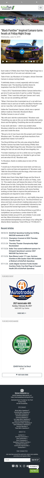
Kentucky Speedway (21, 417)
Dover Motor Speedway (21, 414)
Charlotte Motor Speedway (21, 412)
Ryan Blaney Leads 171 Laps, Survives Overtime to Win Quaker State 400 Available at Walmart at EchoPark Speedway (25, 258)
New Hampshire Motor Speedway (21, 423)
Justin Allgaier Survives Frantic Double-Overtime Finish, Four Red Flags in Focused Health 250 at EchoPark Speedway (25, 266)
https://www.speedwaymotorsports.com (22, 397)
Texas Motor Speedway (21, 428)
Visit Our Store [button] (23, 375)
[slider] (12, 61)
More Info (21, 313)
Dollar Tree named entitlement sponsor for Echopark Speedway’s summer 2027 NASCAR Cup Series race (24, 250)
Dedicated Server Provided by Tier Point (22, 400)
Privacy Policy (22, 401)
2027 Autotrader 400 (22, 303)
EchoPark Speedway (21, 415)
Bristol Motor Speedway (21, 410)
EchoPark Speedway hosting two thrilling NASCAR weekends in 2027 (24, 234)
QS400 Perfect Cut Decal (22, 367)
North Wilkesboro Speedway (21, 424)
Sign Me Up (35, 460)
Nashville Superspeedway (21, 421)
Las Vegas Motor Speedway (21, 419)
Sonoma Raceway (21, 426)
